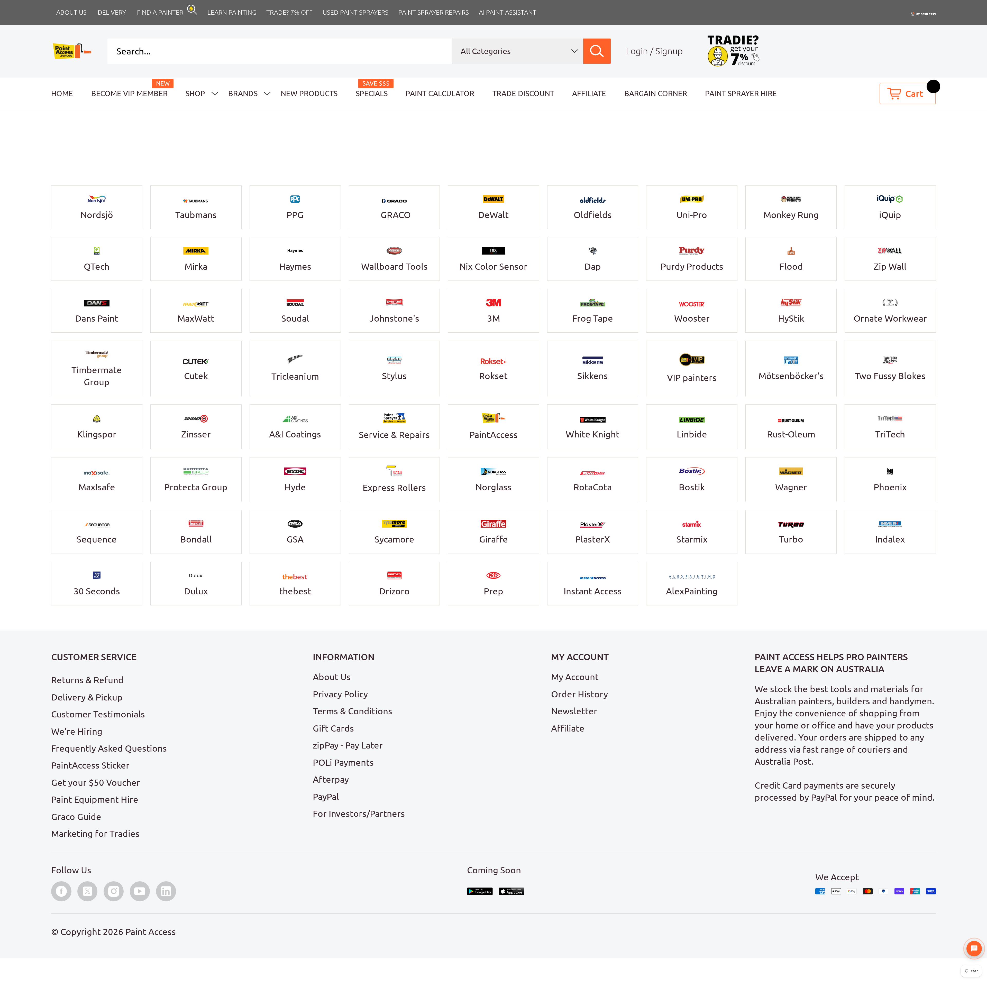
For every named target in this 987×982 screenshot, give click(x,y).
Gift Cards (333, 728)
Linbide (692, 434)
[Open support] (974, 948)
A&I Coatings (295, 434)
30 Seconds (97, 591)
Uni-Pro (692, 215)
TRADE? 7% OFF (289, 12)
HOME (62, 93)
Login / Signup (654, 51)
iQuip (890, 215)
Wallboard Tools (394, 266)
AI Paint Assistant (507, 12)
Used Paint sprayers (355, 12)
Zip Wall (890, 266)
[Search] (597, 51)
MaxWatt (195, 318)
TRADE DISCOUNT (523, 93)
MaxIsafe (96, 487)
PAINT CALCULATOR (440, 93)
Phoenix (890, 487)
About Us (332, 677)
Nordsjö (96, 215)
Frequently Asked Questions (109, 748)
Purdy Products (692, 266)
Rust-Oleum (791, 434)
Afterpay (331, 779)
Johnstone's (394, 318)
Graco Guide (76, 816)
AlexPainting (692, 591)
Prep (493, 591)
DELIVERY (112, 12)
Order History (579, 694)
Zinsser (196, 434)
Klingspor (96, 434)
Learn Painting (231, 12)
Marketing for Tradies (95, 833)
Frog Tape (592, 318)
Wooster (692, 318)
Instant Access (593, 591)
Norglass (493, 487)
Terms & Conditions (352, 711)
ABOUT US (71, 12)
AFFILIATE (589, 93)
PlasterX (592, 539)
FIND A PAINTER (160, 12)
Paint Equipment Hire (94, 799)
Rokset (493, 376)
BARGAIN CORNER (655, 93)
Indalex (890, 539)
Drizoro (394, 591)
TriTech (890, 434)
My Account (575, 677)
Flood (791, 266)
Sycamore (394, 539)
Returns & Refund (87, 680)
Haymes (295, 266)
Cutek (196, 376)
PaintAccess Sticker (90, 765)
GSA (295, 539)
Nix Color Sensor (493, 266)
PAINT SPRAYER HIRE (741, 93)
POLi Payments (343, 762)
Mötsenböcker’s (791, 376)
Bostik (692, 487)
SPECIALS (372, 93)
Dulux (196, 591)
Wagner (791, 487)
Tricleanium (295, 376)
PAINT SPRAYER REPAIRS (433, 12)
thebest (295, 591)
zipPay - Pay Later (348, 745)
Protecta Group (195, 487)
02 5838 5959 (926, 14)
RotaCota (592, 487)
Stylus (394, 376)
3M (493, 318)
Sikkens (592, 376)
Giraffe (493, 539)
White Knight (592, 434)
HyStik (791, 318)
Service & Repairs (394, 434)
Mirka (196, 266)
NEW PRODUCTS (309, 93)
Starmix (692, 539)
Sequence (97, 539)
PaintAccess (493, 434)
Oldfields (593, 215)
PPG (295, 215)
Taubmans (196, 215)
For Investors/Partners (359, 813)
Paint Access (150, 932)
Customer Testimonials (98, 714)
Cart (914, 93)
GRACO (396, 215)
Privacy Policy (340, 694)
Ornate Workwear (890, 318)
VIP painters (692, 377)
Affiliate (567, 728)
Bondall (196, 539)
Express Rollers (394, 487)
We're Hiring (76, 731)
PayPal (326, 796)
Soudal (295, 318)
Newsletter (574, 711)
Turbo (791, 539)
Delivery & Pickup (87, 697)
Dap (592, 266)
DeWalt (493, 215)
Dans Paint (96, 318)
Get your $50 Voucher (95, 782)
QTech (96, 266)
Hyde (295, 487)
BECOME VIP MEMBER (129, 93)
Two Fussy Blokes (890, 376)
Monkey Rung (791, 215)
